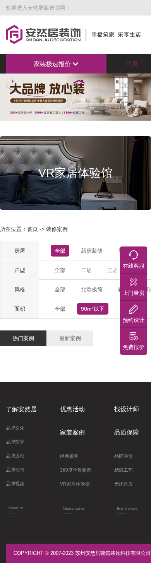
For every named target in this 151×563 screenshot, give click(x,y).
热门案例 (23, 338)
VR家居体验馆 (75, 484)
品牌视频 (15, 483)
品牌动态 (15, 469)
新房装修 (92, 251)
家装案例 (72, 432)
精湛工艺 (123, 470)
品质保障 (126, 432)
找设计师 (126, 409)
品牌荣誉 (15, 442)
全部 (60, 251)
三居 (112, 270)
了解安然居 (21, 409)
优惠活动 (72, 409)
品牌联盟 (123, 456)
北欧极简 (92, 289)
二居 (86, 270)
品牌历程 (15, 456)
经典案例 (69, 456)
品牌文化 (15, 428)
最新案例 (70, 338)
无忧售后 (123, 484)
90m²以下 (93, 309)
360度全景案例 (75, 470)
